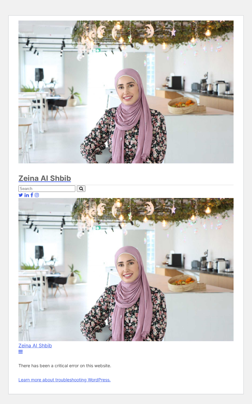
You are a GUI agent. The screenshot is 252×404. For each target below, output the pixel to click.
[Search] (81, 188)
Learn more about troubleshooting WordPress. (64, 379)
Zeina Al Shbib (35, 345)
